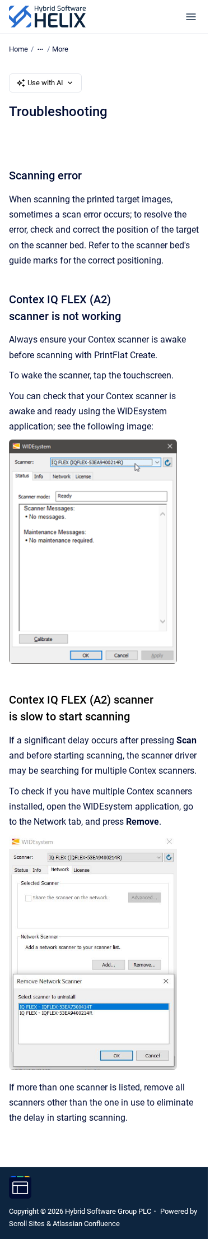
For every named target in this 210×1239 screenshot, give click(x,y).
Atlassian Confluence (86, 1223)
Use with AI (45, 82)
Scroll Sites (27, 1223)
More (60, 49)
